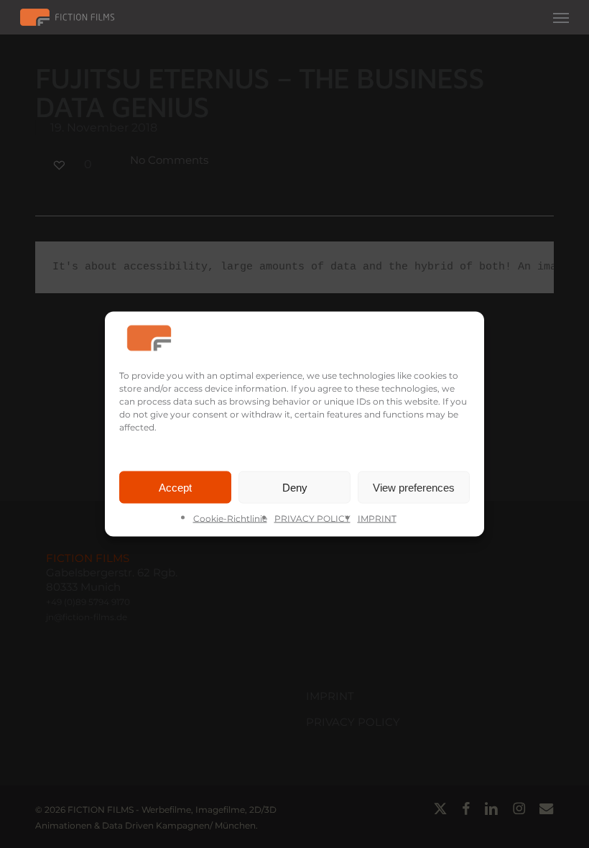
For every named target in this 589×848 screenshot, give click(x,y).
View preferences (414, 487)
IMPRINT (377, 518)
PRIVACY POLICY (312, 518)
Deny (294, 487)
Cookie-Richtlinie (230, 518)
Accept (175, 487)
